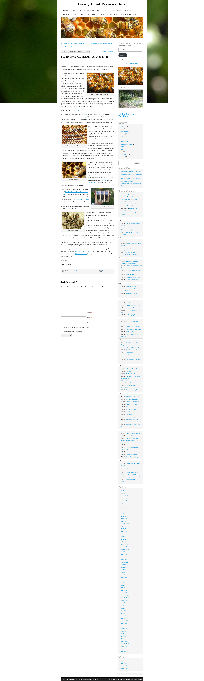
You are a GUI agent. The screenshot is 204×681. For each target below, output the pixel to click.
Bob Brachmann (92, 182)
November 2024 (125, 511)
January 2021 (124, 559)
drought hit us (75, 110)
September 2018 (125, 603)
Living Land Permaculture (102, 4)
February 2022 (124, 544)
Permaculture (91, 10)
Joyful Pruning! (130, 274)
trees (122, 152)
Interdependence (125, 141)
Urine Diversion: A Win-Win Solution (119, 14)
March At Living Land (131, 417)
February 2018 (124, 621)
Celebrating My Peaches (132, 315)
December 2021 (125, 547)
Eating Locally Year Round (133, 369)
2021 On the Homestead (132, 321)
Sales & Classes (88, 14)
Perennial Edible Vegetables (133, 326)
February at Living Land (132, 419)
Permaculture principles (126, 144)
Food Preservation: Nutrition (133, 359)
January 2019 (124, 593)
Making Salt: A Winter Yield (133, 329)
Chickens (123, 126)
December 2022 (125, 534)
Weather (123, 157)
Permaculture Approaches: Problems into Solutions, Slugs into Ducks (130, 440)
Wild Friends (69, 14)
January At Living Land (132, 422)
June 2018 (123, 610)
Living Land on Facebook (126, 115)
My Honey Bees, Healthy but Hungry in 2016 (84, 58)
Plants (106, 10)
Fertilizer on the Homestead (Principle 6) (131, 171)
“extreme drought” (82, 117)
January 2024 (124, 521)
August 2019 (124, 582)
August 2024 (124, 513)
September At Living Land (133, 401)
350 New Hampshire (81, 254)
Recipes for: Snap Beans (132, 286)
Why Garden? (129, 452)
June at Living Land (131, 409)
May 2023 (123, 529)
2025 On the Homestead (127, 181)
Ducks (122, 129)
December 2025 (125, 498)
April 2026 (123, 493)
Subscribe (122, 55)
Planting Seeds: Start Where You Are (102, 44)
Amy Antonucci (69, 51)
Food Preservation (125, 131)
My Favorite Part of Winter (133, 277)
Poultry (117, 10)
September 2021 (125, 549)
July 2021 (123, 552)
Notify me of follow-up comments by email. (77, 328)
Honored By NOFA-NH (132, 454)
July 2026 (123, 490)
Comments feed (124, 666)
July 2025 (123, 503)
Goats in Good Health (131, 436)
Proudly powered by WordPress (117, 679)
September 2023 (125, 524)
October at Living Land (132, 399)
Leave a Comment (107, 271)
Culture (128, 302)
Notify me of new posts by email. (74, 332)
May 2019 (123, 587)
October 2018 (124, 600)
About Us (76, 10)
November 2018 (125, 598)
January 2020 (124, 577)
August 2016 (124, 649)
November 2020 (125, 564)
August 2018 (124, 605)
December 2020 (125, 562)
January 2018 (124, 623)
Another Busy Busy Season (133, 305)
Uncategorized (124, 154)
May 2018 (123, 613)
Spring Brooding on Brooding (133, 477)
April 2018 (123, 616)
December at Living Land (132, 390)
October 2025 (124, 501)
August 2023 (124, 526)
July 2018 (123, 608)
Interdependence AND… (132, 352)
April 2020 (123, 575)
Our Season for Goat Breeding (134, 433)
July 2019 (123, 585)
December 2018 (125, 595)
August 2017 (124, 631)
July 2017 (123, 633)
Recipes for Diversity (131, 293)
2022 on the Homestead (132, 296)
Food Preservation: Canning (133, 350)
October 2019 (124, 580)
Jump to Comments (106, 52)
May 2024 (123, 516)
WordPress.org (124, 668)
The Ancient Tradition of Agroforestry (130, 178)
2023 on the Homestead (132, 279)
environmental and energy (83, 251)
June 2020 (123, 572)
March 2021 (124, 554)
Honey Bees (75, 271)
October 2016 (124, 646)
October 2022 (124, 536)
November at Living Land (132, 396)
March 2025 (124, 506)
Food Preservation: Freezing (133, 347)
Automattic (139, 679)
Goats (128, 10)
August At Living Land (132, 404)
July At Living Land (131, 406)
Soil (122, 149)
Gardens (123, 134)
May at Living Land (131, 412)
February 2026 (124, 495)
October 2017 (124, 628)
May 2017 (123, 636)
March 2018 (124, 618)
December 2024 (125, 508)
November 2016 (125, 644)
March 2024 (124, 518)
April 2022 (123, 541)
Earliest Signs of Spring (132, 457)
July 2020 (123, 570)
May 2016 (123, 651)
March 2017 (124, 638)
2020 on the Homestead (132, 331)
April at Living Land (131, 414)
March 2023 (124, 531)
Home (65, 10)
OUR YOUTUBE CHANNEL (131, 64)
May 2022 (123, 539)
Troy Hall (103, 180)
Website (89, 323)
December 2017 (125, 626)
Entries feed (124, 663)
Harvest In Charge (130, 324)
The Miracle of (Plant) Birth (133, 374)
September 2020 (125, 567)
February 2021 (124, 557)
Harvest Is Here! (130, 371)
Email (89, 318)
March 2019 (124, 590)
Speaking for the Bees (131, 444)
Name (89, 313)
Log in (122, 661)
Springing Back (130, 308)
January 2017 (124, 641)
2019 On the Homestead (132, 362)
